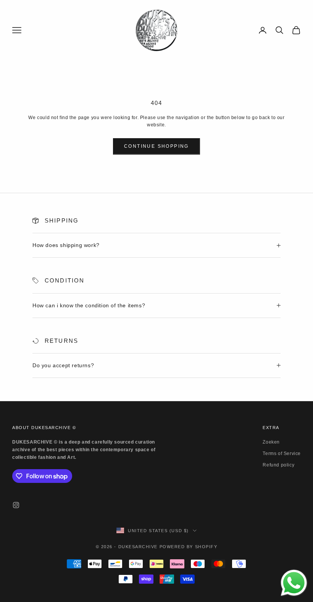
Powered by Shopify (189, 546)
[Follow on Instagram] (16, 505)
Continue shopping (156, 146)
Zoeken (271, 442)
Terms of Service (282, 453)
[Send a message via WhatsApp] (294, 583)
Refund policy (278, 465)
